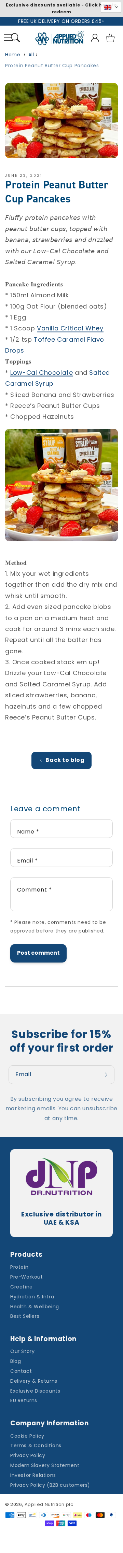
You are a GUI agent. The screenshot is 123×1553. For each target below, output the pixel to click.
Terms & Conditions (36, 1445)
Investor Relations (33, 1475)
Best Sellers (24, 1316)
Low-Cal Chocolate (41, 372)
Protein (19, 1267)
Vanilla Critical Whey (70, 328)
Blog (15, 1361)
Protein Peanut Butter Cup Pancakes (52, 65)
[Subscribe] (106, 1074)
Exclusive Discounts (35, 1390)
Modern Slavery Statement (44, 1465)
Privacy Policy (27, 1455)
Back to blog (64, 760)
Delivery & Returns (33, 1381)
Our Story (22, 1351)
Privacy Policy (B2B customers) (50, 1485)
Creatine (21, 1286)
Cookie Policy (27, 1436)
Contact (21, 1371)
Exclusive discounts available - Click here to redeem (61, 8)
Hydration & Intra (32, 1296)
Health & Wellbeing (34, 1306)
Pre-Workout (26, 1276)
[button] (15, 38)
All (31, 54)
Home (12, 54)
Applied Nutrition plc (49, 1504)
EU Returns (23, 1400)
